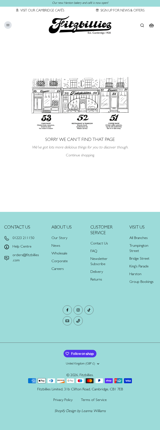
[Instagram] (78, 310)
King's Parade (139, 267)
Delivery (96, 272)
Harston (135, 274)
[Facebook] (67, 310)
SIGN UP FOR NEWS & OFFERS (122, 11)
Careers (57, 269)
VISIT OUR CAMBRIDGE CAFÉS (42, 11)
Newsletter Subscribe (99, 261)
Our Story (59, 238)
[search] (142, 25)
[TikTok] (89, 310)
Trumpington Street (138, 248)
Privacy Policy (62, 400)
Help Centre (21, 247)
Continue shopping (80, 156)
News (55, 246)
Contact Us (99, 244)
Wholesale (59, 254)
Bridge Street (139, 259)
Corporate (59, 261)
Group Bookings (141, 282)
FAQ (93, 251)
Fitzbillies (86, 375)
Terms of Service (94, 400)
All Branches (138, 238)
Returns (96, 280)
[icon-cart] (151, 25)
